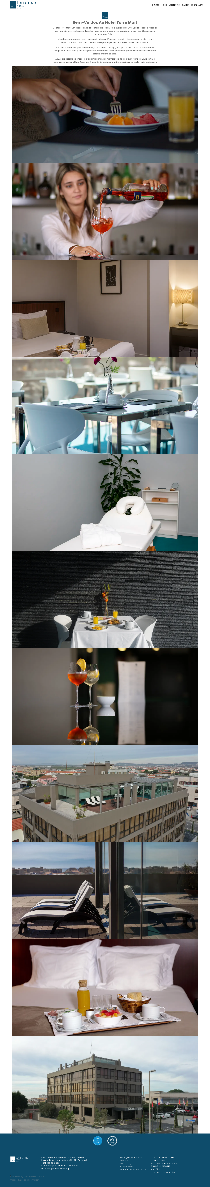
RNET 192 (155, 1169)
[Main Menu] (4, 5)
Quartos (156, 5)
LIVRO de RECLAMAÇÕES (163, 1172)
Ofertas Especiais (171, 5)
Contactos (126, 1167)
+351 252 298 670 (59, 1164)
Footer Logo (20, 1159)
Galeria (185, 5)
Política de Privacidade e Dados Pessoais (164, 1164)
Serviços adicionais (131, 1157)
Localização (197, 5)
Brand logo (23, 4)
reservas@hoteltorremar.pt (56, 1168)
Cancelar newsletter (163, 1157)
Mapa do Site (158, 1160)
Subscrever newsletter (133, 1170)
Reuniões (125, 1160)
